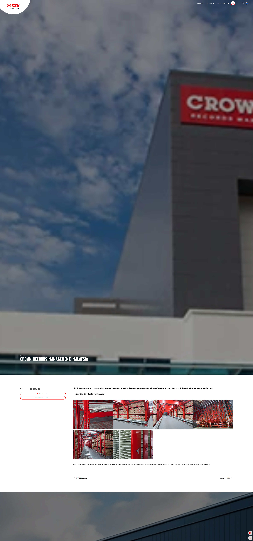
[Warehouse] (213, 3)
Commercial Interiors (221, 3)
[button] (31, 389)
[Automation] (204, 3)
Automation (200, 3)
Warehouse (209, 3)
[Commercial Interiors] (228, 3)
